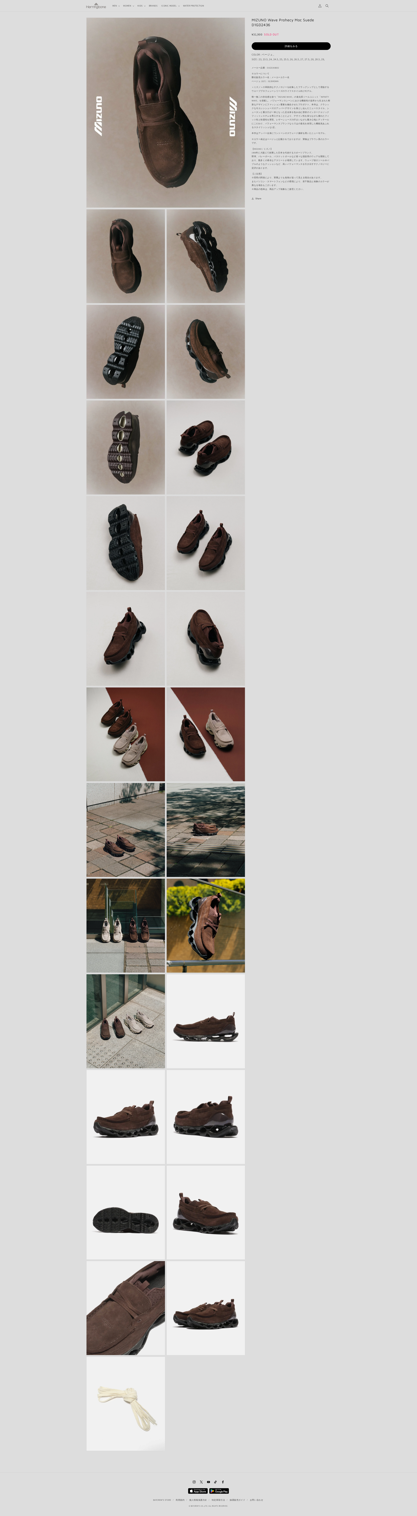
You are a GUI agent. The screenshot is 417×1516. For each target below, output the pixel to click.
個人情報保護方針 (198, 1500)
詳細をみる (291, 46)
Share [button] (258, 198)
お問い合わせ (256, 1500)
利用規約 (180, 1500)
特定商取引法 (218, 1500)
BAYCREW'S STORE (162, 1500)
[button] (115, 5)
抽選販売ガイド (237, 1500)
